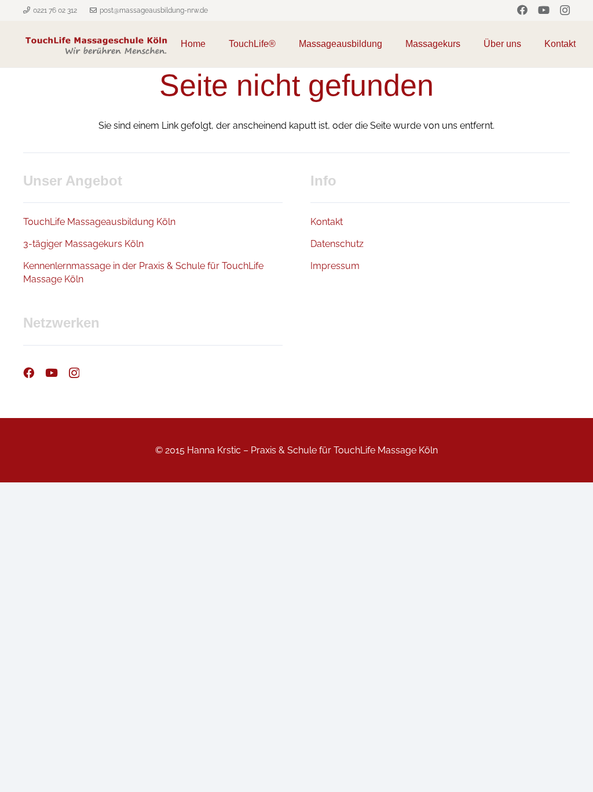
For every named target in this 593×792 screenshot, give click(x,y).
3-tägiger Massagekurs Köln (83, 243)
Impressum (335, 265)
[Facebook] (522, 10)
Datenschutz (337, 243)
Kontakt (326, 221)
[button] (388, 44)
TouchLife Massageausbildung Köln (99, 221)
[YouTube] (544, 10)
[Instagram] (565, 10)
